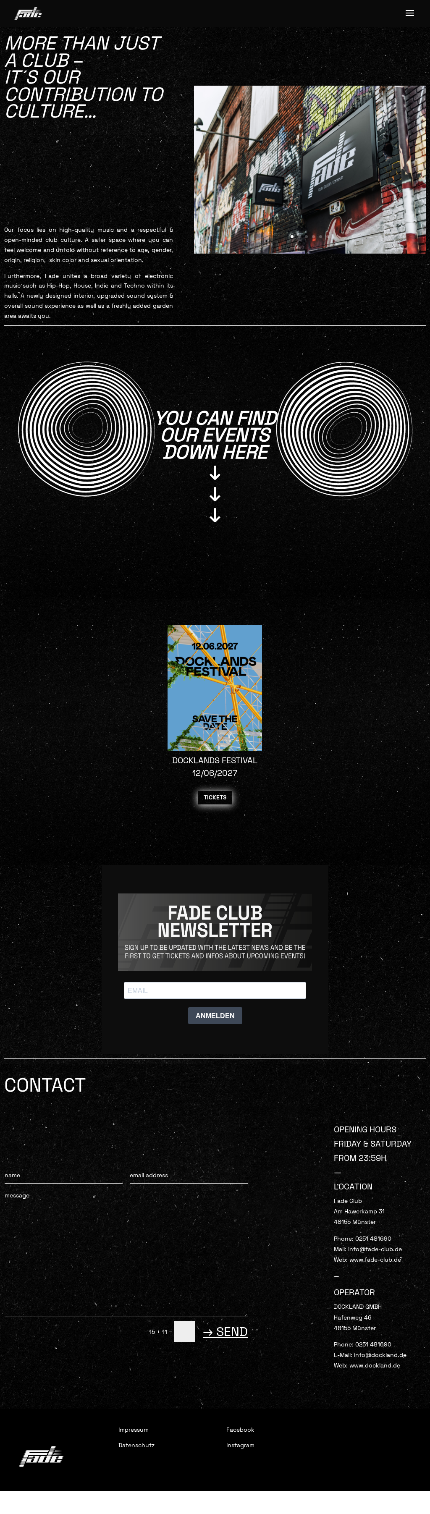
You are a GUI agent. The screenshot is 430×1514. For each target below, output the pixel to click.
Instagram (240, 1445)
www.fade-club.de (375, 1259)
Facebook (240, 1429)
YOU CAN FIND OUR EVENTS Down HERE (215, 435)
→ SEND (225, 1331)
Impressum (133, 1429)
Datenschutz (136, 1445)
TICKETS (215, 797)
